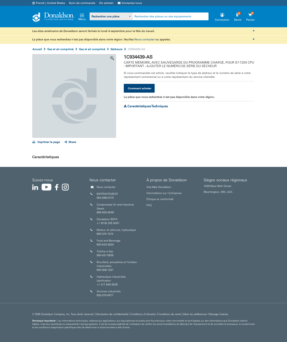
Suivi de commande (82, 3)
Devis (237, 19)
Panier (250, 19)
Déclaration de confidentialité (112, 314)
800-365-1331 (105, 270)
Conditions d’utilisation (143, 314)
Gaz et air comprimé (60, 49)
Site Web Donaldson (158, 187)
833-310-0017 (105, 295)
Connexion (222, 19)
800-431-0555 (105, 255)
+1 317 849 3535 (107, 284)
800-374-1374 (105, 234)
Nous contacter (145, 39)
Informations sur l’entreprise (164, 193)
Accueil (37, 49)
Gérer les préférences (195, 314)
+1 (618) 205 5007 (108, 223)
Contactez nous (132, 3)
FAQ (149, 205)
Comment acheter (139, 88)
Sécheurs (116, 49)
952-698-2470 (105, 197)
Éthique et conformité (160, 199)
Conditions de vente (169, 314)
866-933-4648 (105, 212)
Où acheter (106, 3)
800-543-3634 (105, 244)
